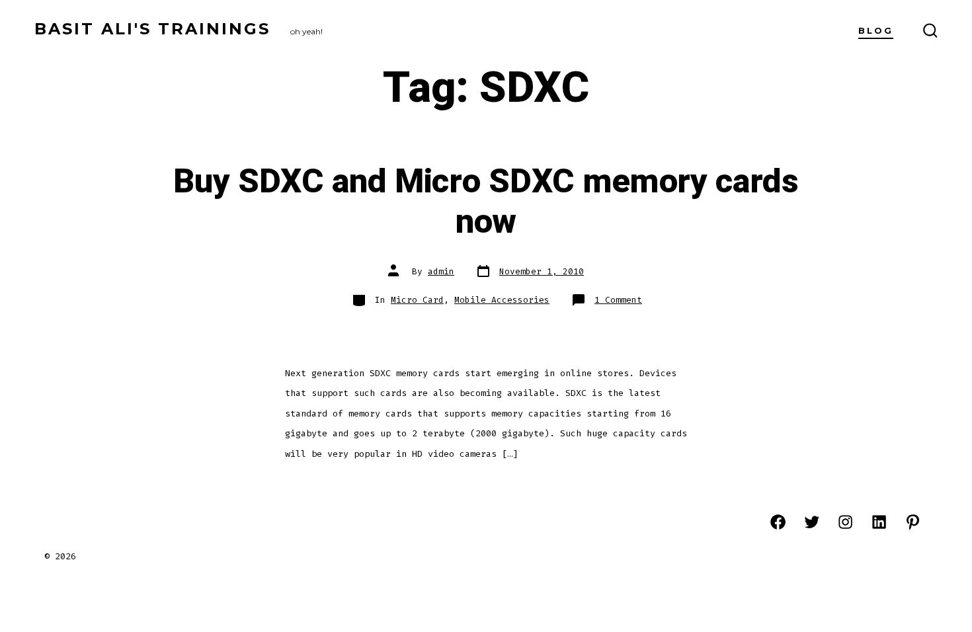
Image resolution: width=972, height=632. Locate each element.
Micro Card (417, 299)
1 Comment (618, 299)
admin (441, 271)
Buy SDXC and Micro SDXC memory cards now (485, 202)
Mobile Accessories (501, 299)
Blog (875, 31)
